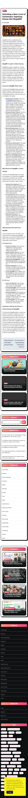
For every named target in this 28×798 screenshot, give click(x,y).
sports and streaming (12, 776)
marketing (23, 769)
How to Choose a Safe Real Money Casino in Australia (14, 370)
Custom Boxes (13, 749)
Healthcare (4, 769)
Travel (3, 538)
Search (14, 417)
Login (2, 708)
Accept (9, 792)
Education (4, 488)
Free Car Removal (11, 766)
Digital (3, 485)
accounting (4, 732)
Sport (21, 773)
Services (15, 773)
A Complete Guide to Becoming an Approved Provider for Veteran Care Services (13, 441)
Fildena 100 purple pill (15, 762)
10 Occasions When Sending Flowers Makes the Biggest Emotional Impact (13, 446)
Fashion (4, 492)
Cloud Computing (6, 477)
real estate (4, 773)
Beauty (10, 736)
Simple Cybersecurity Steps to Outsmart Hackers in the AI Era (13, 386)
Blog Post (3, 716)
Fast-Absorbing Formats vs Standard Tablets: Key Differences (12, 612)
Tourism (4, 534)
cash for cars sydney (15, 746)
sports (3, 776)
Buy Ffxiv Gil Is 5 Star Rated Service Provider (8, 343)
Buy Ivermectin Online (12, 742)
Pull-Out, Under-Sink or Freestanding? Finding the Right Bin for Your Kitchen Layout (14, 435)
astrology (18, 732)
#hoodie (3, 729)
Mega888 (6, 22)
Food (3, 496)
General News (5, 504)
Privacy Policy (4, 719)
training (3, 786)
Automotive (4, 736)
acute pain (11, 732)
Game (4, 10)
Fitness (3, 766)
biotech (19, 739)
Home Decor (5, 511)
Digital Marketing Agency (7, 756)
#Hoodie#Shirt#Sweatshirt (13, 729)
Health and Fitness (7, 507)
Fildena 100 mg (5, 762)
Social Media (5, 527)
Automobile (5, 469)
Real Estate (5, 519)
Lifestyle (4, 515)
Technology (5, 530)
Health (19, 766)
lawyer (10, 769)
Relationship (5, 523)
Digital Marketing (16, 752)
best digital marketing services (8, 739)
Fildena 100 (21, 759)
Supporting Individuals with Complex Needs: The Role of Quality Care (13, 457)
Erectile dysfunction (6, 759)
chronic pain (4, 749)
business (4, 742)
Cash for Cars (5, 746)
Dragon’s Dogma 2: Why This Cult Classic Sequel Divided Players (13, 403)
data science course (6, 752)
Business (4, 473)
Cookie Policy (11, 789)
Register (3, 712)
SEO (10, 773)
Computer (4, 481)
